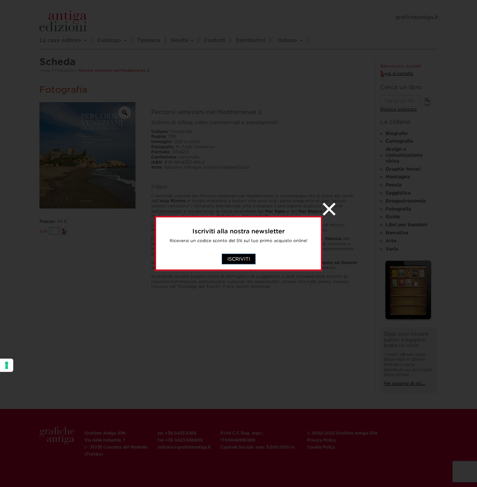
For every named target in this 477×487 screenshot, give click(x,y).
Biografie (397, 133)
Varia (392, 249)
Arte (391, 241)
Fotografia (64, 70)
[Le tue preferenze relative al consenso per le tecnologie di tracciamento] (6, 365)
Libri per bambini (406, 224)
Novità (180, 40)
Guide (393, 216)
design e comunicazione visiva (404, 155)
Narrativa (397, 232)
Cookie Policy (321, 447)
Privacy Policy (321, 440)
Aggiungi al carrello (64, 231)
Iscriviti (238, 259)
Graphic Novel (403, 169)
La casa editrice (61, 40)
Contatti (214, 40)
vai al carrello (399, 73)
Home (45, 70)
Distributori (250, 40)
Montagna (398, 176)
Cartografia (399, 141)
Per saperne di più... (404, 383)
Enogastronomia (406, 201)
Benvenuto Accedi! (400, 66)
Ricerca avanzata (398, 109)
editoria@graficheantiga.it (184, 447)
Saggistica (398, 193)
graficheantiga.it (416, 17)
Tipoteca (148, 40)
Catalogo (110, 40)
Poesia (394, 185)
